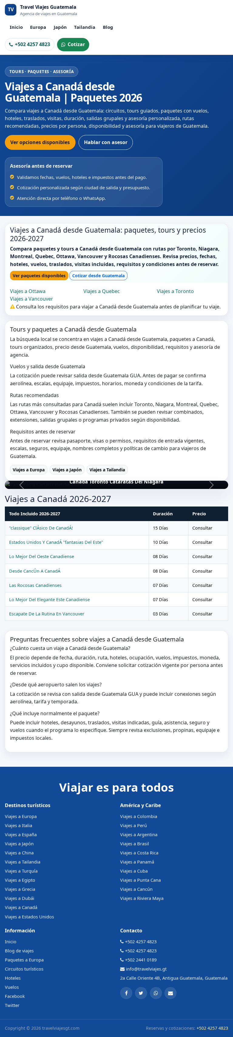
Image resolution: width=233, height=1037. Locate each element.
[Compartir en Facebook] (126, 993)
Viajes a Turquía (21, 871)
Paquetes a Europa (24, 960)
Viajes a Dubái (19, 898)
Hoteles (13, 978)
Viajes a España (21, 834)
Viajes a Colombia (138, 816)
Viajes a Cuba (134, 871)
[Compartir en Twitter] (141, 993)
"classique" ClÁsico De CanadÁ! (41, 528)
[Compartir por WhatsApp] (156, 993)
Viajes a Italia (18, 825)
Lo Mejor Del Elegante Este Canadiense (49, 599)
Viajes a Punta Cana (140, 880)
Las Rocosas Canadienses (35, 585)
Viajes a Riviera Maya (142, 898)
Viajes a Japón (67, 470)
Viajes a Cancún (136, 889)
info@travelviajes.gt (146, 969)
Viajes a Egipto (20, 880)
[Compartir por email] (170, 993)
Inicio (16, 27)
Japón (60, 27)
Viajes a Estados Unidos (29, 917)
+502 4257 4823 (32, 44)
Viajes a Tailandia (107, 470)
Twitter (12, 1005)
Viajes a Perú (133, 825)
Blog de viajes (19, 951)
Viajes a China (19, 853)
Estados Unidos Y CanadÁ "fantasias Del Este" (56, 542)
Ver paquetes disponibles (39, 275)
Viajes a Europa (29, 470)
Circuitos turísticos (24, 969)
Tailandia (84, 27)
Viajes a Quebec (101, 291)
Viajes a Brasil (134, 843)
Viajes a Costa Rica (139, 853)
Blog (108, 27)
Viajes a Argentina (138, 834)
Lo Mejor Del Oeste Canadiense (41, 556)
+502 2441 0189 (141, 960)
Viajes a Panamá (137, 862)
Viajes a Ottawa (28, 291)
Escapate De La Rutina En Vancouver (46, 614)
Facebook (15, 996)
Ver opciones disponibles (40, 142)
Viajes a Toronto (175, 291)
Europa (38, 27)
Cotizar (76, 44)
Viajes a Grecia (20, 889)
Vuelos (12, 987)
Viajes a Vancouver (31, 298)
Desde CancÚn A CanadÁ (34, 571)
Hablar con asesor (105, 142)
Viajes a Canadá (21, 907)
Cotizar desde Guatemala (98, 275)
